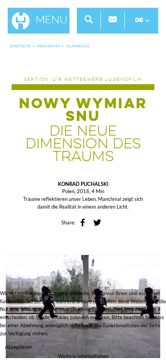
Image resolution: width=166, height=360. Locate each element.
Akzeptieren (18, 347)
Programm (48, 46)
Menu (52, 20)
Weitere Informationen (83, 356)
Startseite (20, 46)
